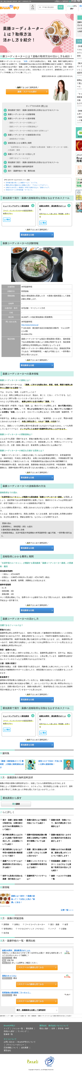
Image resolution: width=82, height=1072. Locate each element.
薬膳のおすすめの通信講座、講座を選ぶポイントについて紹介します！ (61, 852)
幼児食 (6, 933)
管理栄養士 (8, 929)
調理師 (6, 924)
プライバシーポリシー (15, 1045)
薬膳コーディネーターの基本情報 (21, 118)
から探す (72, 7)
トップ (6, 1028)
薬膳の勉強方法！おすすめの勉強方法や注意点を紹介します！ (61, 838)
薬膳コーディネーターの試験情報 (21, 114)
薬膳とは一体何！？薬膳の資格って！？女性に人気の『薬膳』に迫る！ (23, 899)
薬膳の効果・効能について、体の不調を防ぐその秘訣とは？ (61, 823)
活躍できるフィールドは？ (19, 158)
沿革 (53, 1028)
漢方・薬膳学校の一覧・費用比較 (21, 171)
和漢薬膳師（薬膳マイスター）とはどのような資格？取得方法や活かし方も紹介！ (61, 865)
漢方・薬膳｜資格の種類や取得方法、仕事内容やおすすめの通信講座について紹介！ (13, 824)
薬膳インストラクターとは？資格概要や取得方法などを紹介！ (37, 864)
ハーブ (53, 929)
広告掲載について (11, 1048)
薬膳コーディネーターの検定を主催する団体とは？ (29, 131)
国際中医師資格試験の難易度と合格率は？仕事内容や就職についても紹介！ (37, 839)
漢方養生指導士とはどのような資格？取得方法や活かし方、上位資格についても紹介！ (13, 839)
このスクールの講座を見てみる (30, 967)
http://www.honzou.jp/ (29, 325)
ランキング (22, 1031)
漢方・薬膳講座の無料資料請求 (20, 166)
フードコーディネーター (35, 924)
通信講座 (29, 1028)
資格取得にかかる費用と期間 (19, 143)
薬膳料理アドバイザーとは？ (37, 877)
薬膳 (25, 61)
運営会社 (7, 1050)
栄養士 (17, 924)
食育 (66, 924)
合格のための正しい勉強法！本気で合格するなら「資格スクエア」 (28, 187)
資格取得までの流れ (17, 139)
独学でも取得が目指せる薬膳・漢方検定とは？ (13, 877)
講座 (16, 804)
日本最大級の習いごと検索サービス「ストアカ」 (22, 182)
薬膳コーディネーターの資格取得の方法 (24, 135)
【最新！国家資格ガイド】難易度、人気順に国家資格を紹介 (12, 764)
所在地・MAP (63, 1028)
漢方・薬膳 (54, 924)
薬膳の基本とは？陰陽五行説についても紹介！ (37, 821)
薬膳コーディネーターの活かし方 (21, 154)
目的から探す (9, 1031)
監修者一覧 (8, 1034)
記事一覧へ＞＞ (67, 910)
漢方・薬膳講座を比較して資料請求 (31, 1010)
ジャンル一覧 (17, 1028)
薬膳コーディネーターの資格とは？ (23, 123)
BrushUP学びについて (27, 1042)
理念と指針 (43, 1028)
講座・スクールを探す (27, 92)
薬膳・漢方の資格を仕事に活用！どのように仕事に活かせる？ (37, 852)
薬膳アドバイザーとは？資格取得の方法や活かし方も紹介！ (13, 864)
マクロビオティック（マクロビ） (31, 929)
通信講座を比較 (27, 235)
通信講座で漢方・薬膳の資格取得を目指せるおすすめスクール (33, 110)
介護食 (64, 929)
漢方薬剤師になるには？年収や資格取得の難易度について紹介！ (13, 852)
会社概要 (24, 1048)
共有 (32, 9)
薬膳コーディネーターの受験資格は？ (23, 127)
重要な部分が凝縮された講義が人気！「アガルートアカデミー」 (27, 185)
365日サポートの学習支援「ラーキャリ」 (20, 190)
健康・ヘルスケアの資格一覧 (61, 877)
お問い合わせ (9, 1042)
